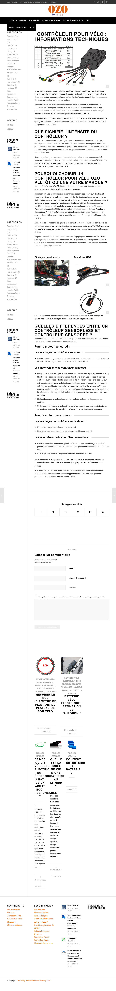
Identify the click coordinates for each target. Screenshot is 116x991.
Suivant (104, 687)
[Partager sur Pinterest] (78, 512)
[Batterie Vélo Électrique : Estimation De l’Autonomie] (72, 665)
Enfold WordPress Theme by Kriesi (38, 980)
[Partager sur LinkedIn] (90, 512)
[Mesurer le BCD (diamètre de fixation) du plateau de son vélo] (45, 666)
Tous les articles (45, 688)
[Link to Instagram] (102, 2)
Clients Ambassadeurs (43, 943)
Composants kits (14, 915)
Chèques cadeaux (14, 924)
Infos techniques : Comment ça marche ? (71, 687)
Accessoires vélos (14, 918)
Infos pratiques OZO (45, 679)
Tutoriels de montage (45, 691)
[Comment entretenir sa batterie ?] (71, 745)
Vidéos (10, 129)
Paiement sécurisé (41, 931)
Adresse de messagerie (78, 577)
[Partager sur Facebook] (41, 512)
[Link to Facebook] (94, 2)
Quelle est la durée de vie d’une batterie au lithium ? (57, 772)
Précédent (39, 687)
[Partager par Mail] (103, 512)
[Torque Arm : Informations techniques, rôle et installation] (2, 495)
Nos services (39, 909)
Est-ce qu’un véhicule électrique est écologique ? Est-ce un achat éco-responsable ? (46, 777)
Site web (72, 587)
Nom (71, 568)
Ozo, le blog (21, 980)
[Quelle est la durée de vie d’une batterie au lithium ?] (56, 745)
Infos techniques (41, 915)
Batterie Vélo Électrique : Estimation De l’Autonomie (71, 704)
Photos (10, 124)
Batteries (10, 912)
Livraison (37, 934)
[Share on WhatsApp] (66, 512)
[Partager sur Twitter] (53, 512)
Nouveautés (12, 103)
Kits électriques (13, 909)
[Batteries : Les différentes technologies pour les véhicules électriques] (114, 495)
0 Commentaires (44, 728)
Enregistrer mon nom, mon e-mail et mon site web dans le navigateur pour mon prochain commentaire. (71, 598)
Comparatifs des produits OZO (12, 48)
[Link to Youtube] (98, 2)
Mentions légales (41, 912)
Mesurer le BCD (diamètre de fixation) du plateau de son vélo (45, 703)
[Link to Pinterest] (107, 2)
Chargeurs (11, 921)
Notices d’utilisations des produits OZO (14, 69)
